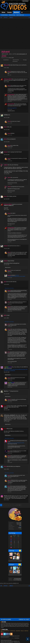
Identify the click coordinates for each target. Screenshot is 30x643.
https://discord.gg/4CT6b (12, 107)
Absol (5, 391)
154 (20, 564)
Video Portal (18, 630)
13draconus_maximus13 (9, 415)
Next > (20, 505)
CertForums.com (17, 642)
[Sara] (14, 557)
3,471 (20, 526)
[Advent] (18, 554)
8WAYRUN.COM (16, 583)
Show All (19, 561)
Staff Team (26, 630)
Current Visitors (4, 15)
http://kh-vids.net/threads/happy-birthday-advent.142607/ (16, 276)
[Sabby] (11, 554)
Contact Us (22, 619)
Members (16, 12)
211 (17, 505)
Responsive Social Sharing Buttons (7, 642)
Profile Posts (6, 59)
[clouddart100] (18, 568)
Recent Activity (16, 59)
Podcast (22, 630)
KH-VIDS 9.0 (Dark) (6, 619)
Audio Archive (12, 630)
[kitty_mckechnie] (11, 557)
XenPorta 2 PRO (2, 583)
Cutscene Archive (6, 630)
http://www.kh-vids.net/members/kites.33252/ (16, 442)
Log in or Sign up (25, 1)
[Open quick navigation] (29, 17)
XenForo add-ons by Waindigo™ (6, 640)
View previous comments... (9, 288)
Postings (25, 59)
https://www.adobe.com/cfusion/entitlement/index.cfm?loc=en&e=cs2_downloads (16, 370)
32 (20, 550)
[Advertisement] (15, 34)
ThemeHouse (16, 638)
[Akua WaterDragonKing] (14, 568)
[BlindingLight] (18, 571)
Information (15, 61)
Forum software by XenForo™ (6, 635)
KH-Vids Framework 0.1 (5, 636)
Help (27, 619)
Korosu (5, 495)
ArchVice (6, 114)
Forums (9, 12)
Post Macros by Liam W (15, 635)
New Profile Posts (20, 15)
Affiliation (2, 631)
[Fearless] (18, 557)
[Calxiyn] (14, 571)
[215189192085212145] (11, 568)
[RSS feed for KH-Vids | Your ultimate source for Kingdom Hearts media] (11, 634)
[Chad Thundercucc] (14, 554)
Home (3, 12)
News (2, 630)
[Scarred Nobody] (11, 571)
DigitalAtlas (10, 110)
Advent (6, 267)
